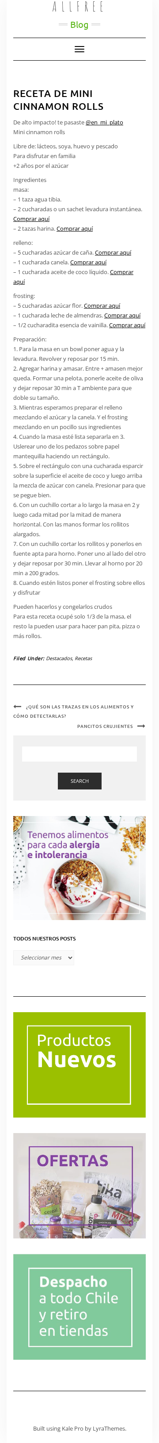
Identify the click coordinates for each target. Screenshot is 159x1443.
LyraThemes (109, 1428)
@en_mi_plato (104, 122)
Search (80, 781)
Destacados (59, 658)
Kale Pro (72, 1428)
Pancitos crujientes (105, 726)
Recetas (83, 658)
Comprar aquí (31, 219)
